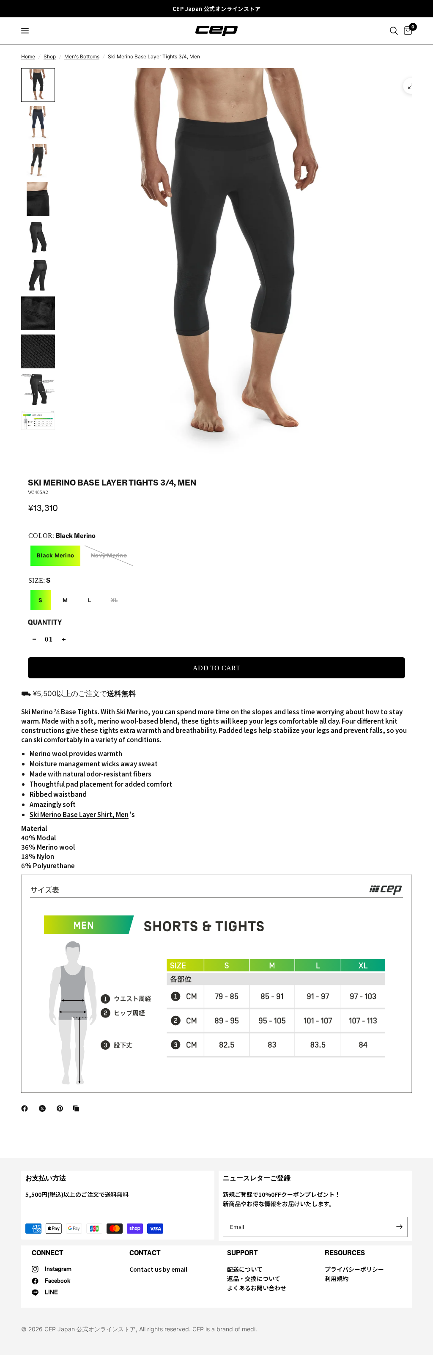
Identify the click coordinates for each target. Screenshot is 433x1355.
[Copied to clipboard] (78, 1108)
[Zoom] (411, 86)
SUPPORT (242, 1253)
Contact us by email (158, 1269)
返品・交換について (253, 1278)
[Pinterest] (62, 1108)
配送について (245, 1269)
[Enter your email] (399, 1227)
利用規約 (336, 1278)
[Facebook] (26, 1108)
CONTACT (145, 1253)
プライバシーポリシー (354, 1269)
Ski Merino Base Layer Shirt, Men (79, 814)
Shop (50, 56)
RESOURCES (345, 1253)
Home (28, 56)
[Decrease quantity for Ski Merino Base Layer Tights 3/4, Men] (34, 639)
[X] (44, 1108)
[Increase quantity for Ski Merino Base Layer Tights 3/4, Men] (64, 639)
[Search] (394, 30)
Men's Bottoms (81, 56)
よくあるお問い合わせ (256, 1288)
